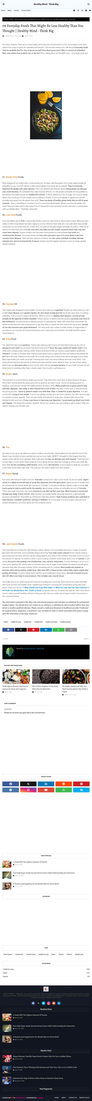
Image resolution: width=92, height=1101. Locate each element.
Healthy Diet (38, 622)
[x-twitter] (78, 10)
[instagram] (82, 10)
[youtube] (46, 790)
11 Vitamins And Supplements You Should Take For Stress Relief (36, 884)
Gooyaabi (40, 1098)
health (11, 19)
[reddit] (63, 784)
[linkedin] (46, 784)
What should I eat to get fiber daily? (38, 588)
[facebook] (74, 10)
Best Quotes (8, 954)
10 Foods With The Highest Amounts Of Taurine (30, 862)
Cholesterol (19, 954)
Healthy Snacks (65, 622)
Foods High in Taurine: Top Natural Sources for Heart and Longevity (15, 687)
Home (3, 10)
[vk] (10, 790)
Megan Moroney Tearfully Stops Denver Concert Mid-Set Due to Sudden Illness (42, 1056)
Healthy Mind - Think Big (46, 4)
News (53, 954)
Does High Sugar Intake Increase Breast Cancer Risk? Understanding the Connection (44, 873)
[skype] (90, 10)
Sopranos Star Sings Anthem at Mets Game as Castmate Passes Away (38, 1078)
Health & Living (16, 622)
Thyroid (61, 954)
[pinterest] (86, 10)
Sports (46, 976)
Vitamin (69, 954)
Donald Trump (30, 954)
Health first (27, 622)
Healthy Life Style (51, 622)
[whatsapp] (63, 790)
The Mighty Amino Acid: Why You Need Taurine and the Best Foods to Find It (75, 689)
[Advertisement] (46, 74)
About (9, 10)
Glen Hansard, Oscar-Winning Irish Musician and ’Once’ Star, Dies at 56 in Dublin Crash (45, 1067)
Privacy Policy (26, 10)
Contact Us (73, 1097)
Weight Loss (79, 954)
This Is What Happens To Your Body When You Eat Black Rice (45, 687)
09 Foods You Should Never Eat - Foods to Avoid (21, 590)
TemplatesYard (20, 1098)
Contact (16, 10)
